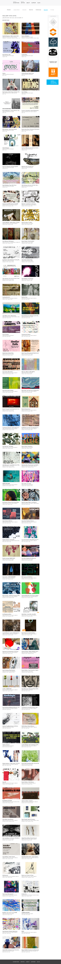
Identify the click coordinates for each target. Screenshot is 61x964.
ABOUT (28, 2)
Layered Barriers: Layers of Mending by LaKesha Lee (13, 632)
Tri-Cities (52, 9)
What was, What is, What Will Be (28, 371)
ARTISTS (23, 2)
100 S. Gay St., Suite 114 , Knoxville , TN (15, 316)
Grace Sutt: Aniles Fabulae (8, 390)
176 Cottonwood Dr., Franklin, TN (14, 242)
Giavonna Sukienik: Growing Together (10, 166)
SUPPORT (34, 2)
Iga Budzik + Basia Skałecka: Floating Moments (12, 259)
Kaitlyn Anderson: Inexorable (8, 539)
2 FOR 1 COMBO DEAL (7, 688)
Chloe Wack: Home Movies (8, 819)
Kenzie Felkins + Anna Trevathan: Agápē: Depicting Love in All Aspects (36, 670)
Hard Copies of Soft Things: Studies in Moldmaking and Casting (16, 91)
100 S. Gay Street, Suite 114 (32, 596)
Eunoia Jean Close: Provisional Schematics (30, 129)
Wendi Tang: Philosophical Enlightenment (30, 353)
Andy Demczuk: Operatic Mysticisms (10, 931)
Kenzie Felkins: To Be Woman (28, 782)
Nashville (31, 9)
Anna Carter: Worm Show (8, 371)
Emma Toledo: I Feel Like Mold (28, 241)
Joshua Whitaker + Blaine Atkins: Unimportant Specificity (14, 222)
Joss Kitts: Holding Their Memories (29, 558)
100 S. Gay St (11, 913)
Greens (4, 73)
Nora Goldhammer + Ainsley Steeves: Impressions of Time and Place (16, 110)
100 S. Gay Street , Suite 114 (14, 876)
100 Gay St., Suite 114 (32, 783)
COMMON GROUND (25, 912)
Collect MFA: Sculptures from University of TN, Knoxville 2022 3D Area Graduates (19, 949)
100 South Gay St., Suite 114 (33, 801)
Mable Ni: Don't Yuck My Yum (27, 166)
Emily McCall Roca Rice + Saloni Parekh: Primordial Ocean (33, 856)
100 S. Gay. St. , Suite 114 (32, 727)
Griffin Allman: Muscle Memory (28, 726)
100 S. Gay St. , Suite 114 (13, 391)
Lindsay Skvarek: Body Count (28, 73)
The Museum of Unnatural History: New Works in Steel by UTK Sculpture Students (38, 707)
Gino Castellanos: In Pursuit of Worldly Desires (12, 838)
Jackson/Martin (16, 9)
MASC (23, 931)
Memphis (9, 9)
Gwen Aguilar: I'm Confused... (28, 278)
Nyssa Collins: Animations (27, 446)
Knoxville (46, 9)
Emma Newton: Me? (7, 54)
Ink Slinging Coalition (7, 614)
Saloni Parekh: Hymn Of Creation (28, 819)
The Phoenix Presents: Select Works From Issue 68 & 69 (14, 427)
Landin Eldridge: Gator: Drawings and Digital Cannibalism (33, 744)
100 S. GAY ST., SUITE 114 (13, 764)
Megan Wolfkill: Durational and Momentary (30, 949)
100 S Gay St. (11, 74)
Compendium (24, 54)
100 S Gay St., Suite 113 (32, 652)
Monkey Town (24, 297)
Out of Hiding (24, 91)
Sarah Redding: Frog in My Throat (9, 185)
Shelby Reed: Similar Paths (8, 353)
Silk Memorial (5, 875)
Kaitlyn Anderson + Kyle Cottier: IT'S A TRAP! (12, 763)
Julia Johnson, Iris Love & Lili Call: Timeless (12, 278)
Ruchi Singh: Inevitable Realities (28, 632)
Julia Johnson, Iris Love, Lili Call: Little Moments (32, 185)
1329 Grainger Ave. (12, 671)
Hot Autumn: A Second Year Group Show (11, 502)
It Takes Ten (24, 893)
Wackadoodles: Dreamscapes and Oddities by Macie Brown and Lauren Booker (38, 464)
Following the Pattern (26, 334)
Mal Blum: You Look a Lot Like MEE (10, 912)
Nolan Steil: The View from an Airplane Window (31, 390)
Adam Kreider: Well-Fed (7, 520)
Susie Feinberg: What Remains (9, 670)
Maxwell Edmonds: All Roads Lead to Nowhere (31, 315)
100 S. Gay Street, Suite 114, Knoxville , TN (35, 857)
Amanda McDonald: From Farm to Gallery (30, 595)
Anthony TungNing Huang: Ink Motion (10, 726)
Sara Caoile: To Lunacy (26, 483)
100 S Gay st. (30, 764)
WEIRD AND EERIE (6, 483)
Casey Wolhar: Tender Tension (9, 856)
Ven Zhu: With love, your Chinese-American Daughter (32, 147)
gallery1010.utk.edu (6, 17)
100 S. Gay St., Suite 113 (13, 596)
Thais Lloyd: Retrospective (8, 893)
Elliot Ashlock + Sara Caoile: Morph (10, 129)
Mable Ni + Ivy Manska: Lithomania (29, 203)
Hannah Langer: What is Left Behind (29, 502)
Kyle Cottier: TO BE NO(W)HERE (9, 576)
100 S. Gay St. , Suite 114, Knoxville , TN (34, 503)
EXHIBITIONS (16, 2)
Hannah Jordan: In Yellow (27, 222)
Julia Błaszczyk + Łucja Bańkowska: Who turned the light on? (15, 464)
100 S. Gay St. (11, 55)
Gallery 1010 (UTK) (6, 55)
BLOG (39, 2)
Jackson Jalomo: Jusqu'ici (27, 800)
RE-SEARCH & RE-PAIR (7, 800)
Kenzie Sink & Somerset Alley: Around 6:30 (30, 763)
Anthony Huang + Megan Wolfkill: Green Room (31, 651)
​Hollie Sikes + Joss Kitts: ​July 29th (29, 614)
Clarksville (24, 9)
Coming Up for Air (6, 297)
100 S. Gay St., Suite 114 (32, 111)
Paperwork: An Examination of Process (10, 651)
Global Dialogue (6, 147)
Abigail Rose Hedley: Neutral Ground (29, 838)
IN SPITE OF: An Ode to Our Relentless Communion (32, 427)
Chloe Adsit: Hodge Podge (27, 259)
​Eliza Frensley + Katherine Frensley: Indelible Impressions (14, 595)
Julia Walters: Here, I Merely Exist (9, 315)
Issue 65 (4, 782)
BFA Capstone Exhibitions (27, 576)
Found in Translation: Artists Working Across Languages (33, 110)
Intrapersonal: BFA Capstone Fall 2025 (10, 203)
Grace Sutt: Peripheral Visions (28, 520)
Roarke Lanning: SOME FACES (9, 558)
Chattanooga (38, 9)
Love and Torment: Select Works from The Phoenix (32, 539)
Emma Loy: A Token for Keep (27, 875)
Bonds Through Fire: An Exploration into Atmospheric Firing (15, 408)
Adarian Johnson (6, 744)
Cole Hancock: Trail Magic (8, 446)
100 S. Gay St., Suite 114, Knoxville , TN (16, 17)
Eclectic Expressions (26, 408)
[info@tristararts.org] (57, 2)
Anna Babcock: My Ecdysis (8, 241)
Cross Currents (6, 334)
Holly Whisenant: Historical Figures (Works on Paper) (32, 688)
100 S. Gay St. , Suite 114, (13, 857)
